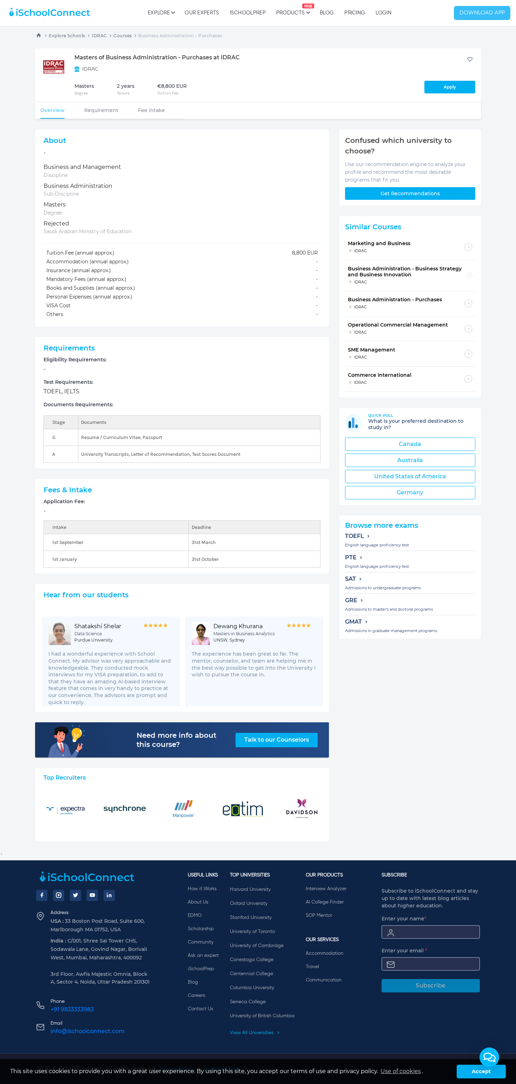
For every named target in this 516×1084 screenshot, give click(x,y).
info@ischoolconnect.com (88, 1031)
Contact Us (200, 1008)
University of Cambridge (257, 945)
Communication (324, 980)
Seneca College (248, 1001)
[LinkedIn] (109, 895)
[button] (489, 1057)
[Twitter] (75, 895)
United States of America (410, 476)
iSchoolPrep (248, 12)
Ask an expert (203, 955)
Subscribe (431, 985)
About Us (198, 902)
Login (383, 12)
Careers (196, 995)
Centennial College (251, 973)
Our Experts (202, 12)
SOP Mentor (319, 915)
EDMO (194, 915)
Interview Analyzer (326, 888)
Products (290, 10)
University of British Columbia (262, 1015)
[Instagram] (58, 895)
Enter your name (404, 918)
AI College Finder (325, 902)
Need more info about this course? (176, 740)
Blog (327, 12)
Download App (482, 13)
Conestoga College (251, 959)
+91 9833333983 (72, 1009)
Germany (410, 492)
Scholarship (201, 928)
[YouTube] (92, 895)
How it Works (202, 888)
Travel (312, 966)
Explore (159, 12)
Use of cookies (401, 1071)
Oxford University (248, 903)
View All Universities (252, 1032)
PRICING (354, 12)
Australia (410, 460)
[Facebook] (41, 895)
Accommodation (324, 953)
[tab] (52, 110)
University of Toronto (252, 931)
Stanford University (251, 917)
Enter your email (404, 950)
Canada (410, 444)
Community (200, 942)
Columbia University (252, 987)
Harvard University (250, 889)
